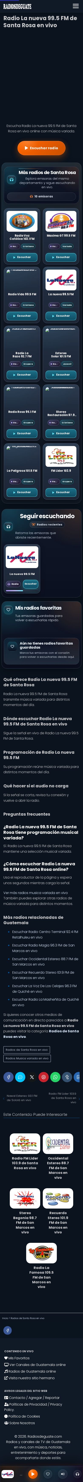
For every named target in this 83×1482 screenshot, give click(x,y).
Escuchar (31, 583)
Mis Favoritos (19, 1358)
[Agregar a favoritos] (48, 1474)
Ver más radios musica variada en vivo (35, 892)
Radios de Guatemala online (32, 1371)
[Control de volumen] (63, 1474)
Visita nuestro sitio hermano (31, 1378)
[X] (32, 1077)
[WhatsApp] (55, 1077)
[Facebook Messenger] (20, 1077)
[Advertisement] (41, 74)
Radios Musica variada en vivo (27, 1058)
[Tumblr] (67, 1077)
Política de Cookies (24, 1416)
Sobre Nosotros (22, 1423)
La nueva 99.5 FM (22, 574)
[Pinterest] (44, 1077)
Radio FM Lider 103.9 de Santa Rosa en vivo (62, 1098)
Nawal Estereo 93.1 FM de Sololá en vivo (22, 1098)
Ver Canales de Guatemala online (37, 1364)
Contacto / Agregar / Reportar (34, 1397)
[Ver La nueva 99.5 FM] (22, 557)
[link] (22, 568)
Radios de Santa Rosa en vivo (27, 1050)
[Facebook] (8, 1077)
